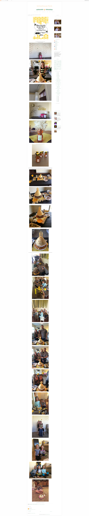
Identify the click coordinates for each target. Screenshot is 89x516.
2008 (57, 101)
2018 (57, 73)
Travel (59, 69)
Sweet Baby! (58, 117)
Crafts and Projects (44, 11)
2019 (57, 72)
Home (34, 11)
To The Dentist (57, 69)
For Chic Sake (56, 43)
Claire (33, 504)
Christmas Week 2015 (58, 81)
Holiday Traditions (42, 504)
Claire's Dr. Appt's (55, 61)
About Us (37, 11)
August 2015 (58, 91)
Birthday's (31, 504)
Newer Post (30, 511)
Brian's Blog (53, 11)
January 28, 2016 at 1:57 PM (32, 509)
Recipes (40, 11)
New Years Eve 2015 (58, 79)
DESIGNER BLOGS (48, 514)
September (58, 76)
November (58, 75)
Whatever (56, 46)
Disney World (60, 63)
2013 (57, 97)
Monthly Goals (57, 66)
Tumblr (47, 11)
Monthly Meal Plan (59, 66)
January (58, 78)
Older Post (51, 511)
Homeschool (60, 64)
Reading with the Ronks (58, 67)
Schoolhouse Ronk (44, 6)
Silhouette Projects (56, 68)
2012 (57, 98)
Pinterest (50, 11)
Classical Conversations (59, 61)
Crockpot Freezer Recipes (56, 63)
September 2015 (58, 90)
